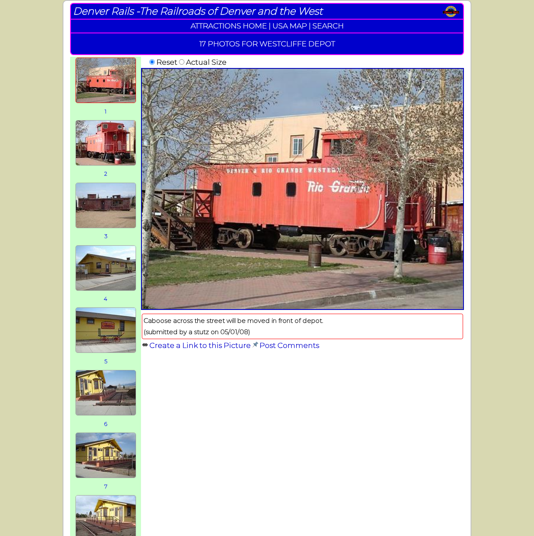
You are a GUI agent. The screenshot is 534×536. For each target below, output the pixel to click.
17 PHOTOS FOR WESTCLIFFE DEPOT (267, 43)
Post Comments (289, 345)
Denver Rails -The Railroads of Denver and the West (197, 11)
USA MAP (289, 25)
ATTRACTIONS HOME (229, 25)
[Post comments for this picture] (255, 345)
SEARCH (328, 25)
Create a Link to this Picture (200, 345)
